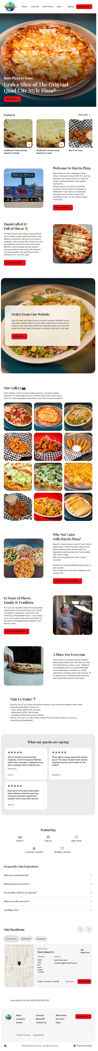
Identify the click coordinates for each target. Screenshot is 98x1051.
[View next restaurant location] (88, 929)
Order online (84, 981)
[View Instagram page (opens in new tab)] (5, 1045)
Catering (35, 6)
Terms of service (23, 1035)
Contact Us (41, 1022)
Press (58, 1022)
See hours (69, 981)
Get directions (85, 951)
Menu (24, 6)
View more (12, 768)
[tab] (11, 939)
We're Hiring (48, 6)
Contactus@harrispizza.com (65, 963)
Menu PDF (40, 1019)
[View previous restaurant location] (80, 929)
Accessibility (38, 1035)
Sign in (71, 6)
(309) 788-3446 (60, 960)
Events (19, 1022)
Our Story (60, 1019)
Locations (20, 1019)
